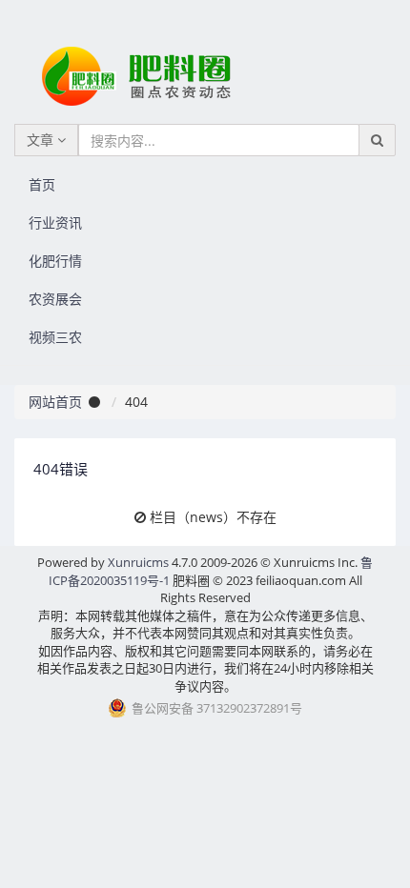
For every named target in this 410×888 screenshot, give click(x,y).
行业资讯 (55, 222)
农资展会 (55, 299)
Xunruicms (138, 562)
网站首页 (55, 402)
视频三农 (55, 337)
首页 (42, 184)
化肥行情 (55, 261)
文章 (42, 140)
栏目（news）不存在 (213, 517)
